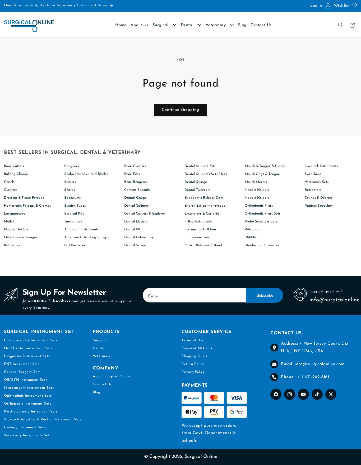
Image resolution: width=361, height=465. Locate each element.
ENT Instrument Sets (21, 364)
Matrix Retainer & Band (203, 245)
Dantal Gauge (135, 198)
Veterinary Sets (316, 182)
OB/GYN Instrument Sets (25, 380)
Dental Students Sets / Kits (205, 174)
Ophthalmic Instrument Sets (28, 395)
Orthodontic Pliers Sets (262, 213)
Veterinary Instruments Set (27, 435)
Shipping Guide (195, 356)
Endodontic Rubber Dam (203, 198)
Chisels (9, 182)
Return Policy (193, 364)
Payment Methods (197, 348)
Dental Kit (132, 229)
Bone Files (132, 174)
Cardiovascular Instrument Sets (30, 340)
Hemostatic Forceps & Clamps (27, 205)
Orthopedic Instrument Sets (27, 403)
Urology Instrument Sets (24, 427)
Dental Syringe (196, 182)
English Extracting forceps (204, 205)
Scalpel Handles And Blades (86, 174)
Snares (69, 190)
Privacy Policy (193, 372)
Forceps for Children (200, 229)
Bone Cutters (14, 166)
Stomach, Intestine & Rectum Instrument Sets (42, 419)
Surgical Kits (74, 213)
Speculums (72, 198)
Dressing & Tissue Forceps (24, 198)
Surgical (161, 25)
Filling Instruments (198, 221)
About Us (140, 25)
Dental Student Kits (199, 166)
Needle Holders (16, 229)
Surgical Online (201, 456)
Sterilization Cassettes (262, 245)
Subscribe (265, 295)
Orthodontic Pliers (259, 205)
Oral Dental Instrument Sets (28, 348)
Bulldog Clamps (16, 174)
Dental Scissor (135, 245)
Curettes (10, 190)
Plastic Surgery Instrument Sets (31, 411)
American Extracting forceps (86, 237)
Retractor (252, 229)
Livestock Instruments (321, 166)
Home (120, 25)
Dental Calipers (136, 205)
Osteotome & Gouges (20, 237)
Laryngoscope (15, 213)
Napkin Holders (257, 190)
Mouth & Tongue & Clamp (265, 166)
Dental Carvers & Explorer (144, 213)
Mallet (9, 221)
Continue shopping (180, 110)
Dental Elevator (136, 221)
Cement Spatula (137, 190)
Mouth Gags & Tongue (262, 174)
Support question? (325, 291)
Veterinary (216, 25)
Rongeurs (71, 166)
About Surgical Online (112, 376)
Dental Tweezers (197, 190)
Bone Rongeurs (135, 182)
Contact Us (261, 25)
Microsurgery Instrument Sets (29, 388)
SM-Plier (251, 237)
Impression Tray (196, 237)
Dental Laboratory (139, 237)
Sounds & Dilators (318, 198)
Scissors (70, 182)
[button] (340, 25)
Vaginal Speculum (319, 205)
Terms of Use (193, 340)
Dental (188, 25)
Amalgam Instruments (81, 229)
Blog (242, 25)
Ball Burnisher (74, 245)
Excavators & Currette (201, 213)
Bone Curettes (135, 166)
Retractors (12, 245)
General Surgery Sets (22, 372)
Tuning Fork (73, 221)
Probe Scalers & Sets (261, 221)
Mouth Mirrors (256, 182)
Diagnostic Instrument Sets (27, 356)
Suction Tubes (75, 205)
